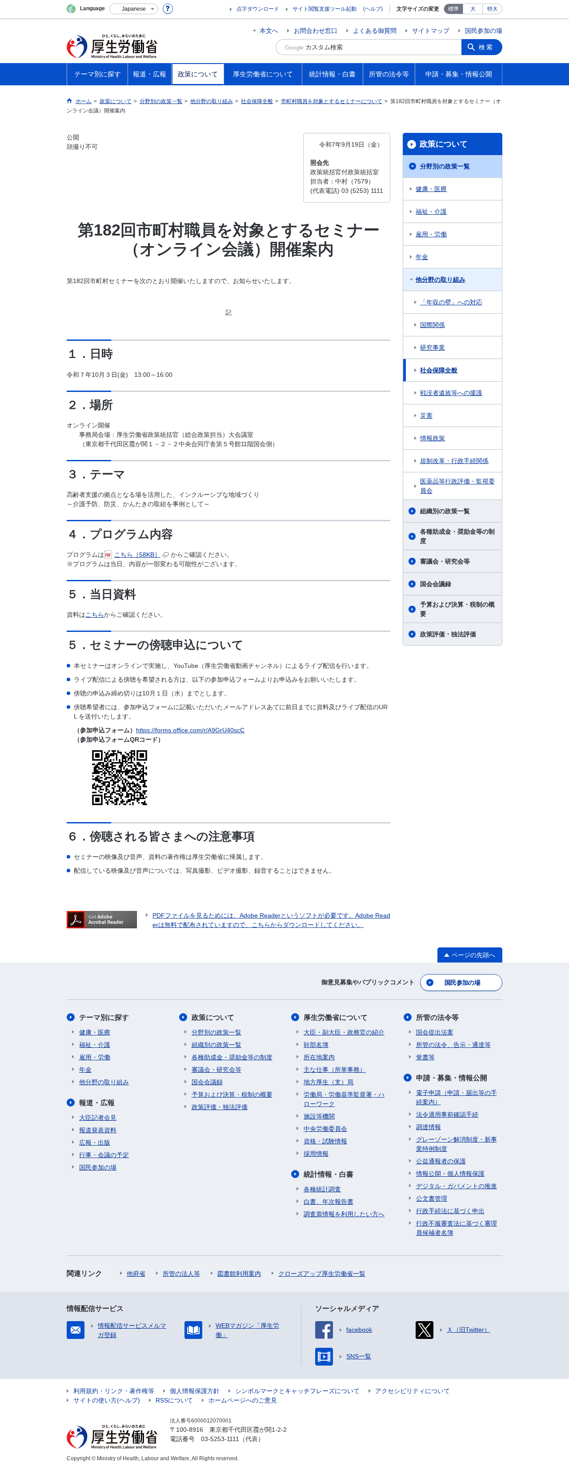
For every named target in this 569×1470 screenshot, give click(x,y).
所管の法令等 (437, 1017)
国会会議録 (435, 583)
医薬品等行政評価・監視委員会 (457, 486)
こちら (94, 614)
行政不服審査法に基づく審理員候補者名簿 (456, 1228)
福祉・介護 (431, 211)
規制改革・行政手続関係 (454, 460)
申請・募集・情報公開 (451, 1078)
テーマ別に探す (104, 1017)
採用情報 (316, 1153)
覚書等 (425, 1057)
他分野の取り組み (440, 279)
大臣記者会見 (97, 1117)
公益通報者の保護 (441, 1161)
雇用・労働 (431, 234)
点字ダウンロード (257, 9)
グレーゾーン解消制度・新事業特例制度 (456, 1144)
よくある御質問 (375, 31)
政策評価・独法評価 (448, 634)
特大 (492, 9)
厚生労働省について (336, 1017)
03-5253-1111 (220, 1438)
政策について (444, 144)
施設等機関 (319, 1116)
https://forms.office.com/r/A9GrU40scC (190, 730)
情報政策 (432, 438)
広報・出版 (94, 1142)
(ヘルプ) (373, 9)
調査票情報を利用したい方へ (344, 1214)
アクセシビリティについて (412, 1390)
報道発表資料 (97, 1130)
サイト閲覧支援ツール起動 (325, 9)
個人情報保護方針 (195, 1390)
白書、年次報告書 (328, 1201)
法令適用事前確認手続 (447, 1114)
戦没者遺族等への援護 (451, 392)
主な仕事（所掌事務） (335, 1069)
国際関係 (432, 324)
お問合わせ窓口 (315, 31)
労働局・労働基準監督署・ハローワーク (344, 1099)
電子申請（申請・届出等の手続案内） (456, 1097)
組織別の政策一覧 (445, 511)
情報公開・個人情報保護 (450, 1173)
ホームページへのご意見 (242, 1400)
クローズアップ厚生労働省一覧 (321, 1273)
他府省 (136, 1273)
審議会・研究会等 (445, 561)
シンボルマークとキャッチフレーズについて (297, 1390)
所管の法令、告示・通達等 (453, 1044)
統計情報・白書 (328, 1174)
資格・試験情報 (325, 1141)
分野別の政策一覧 (445, 166)
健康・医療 (431, 188)
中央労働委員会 (325, 1128)
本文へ (269, 31)
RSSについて (174, 1400)
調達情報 (428, 1126)
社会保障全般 (438, 370)
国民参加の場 (483, 31)
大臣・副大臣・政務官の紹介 (344, 1032)
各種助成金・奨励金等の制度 (457, 536)
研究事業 (432, 347)
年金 (422, 256)
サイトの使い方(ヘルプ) (106, 1400)
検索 (486, 47)
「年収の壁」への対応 (451, 302)
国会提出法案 (434, 1032)
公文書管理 (431, 1198)
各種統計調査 (322, 1189)
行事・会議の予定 (104, 1154)
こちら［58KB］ (137, 554)
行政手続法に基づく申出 (450, 1210)
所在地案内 (319, 1057)
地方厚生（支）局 (328, 1082)
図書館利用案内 (239, 1273)
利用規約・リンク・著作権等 (113, 1390)
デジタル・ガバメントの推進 (456, 1186)
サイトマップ (430, 31)
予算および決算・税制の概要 (457, 609)
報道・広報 (97, 1102)
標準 (453, 9)
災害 (426, 415)
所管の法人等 (181, 1273)
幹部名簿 (316, 1044)
